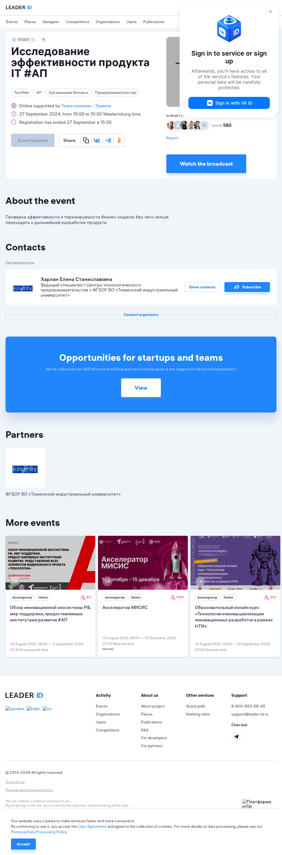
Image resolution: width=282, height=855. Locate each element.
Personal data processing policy (29, 790)
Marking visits (198, 714)
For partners (151, 745)
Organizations (108, 21)
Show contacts (202, 287)
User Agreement (92, 826)
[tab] (118, 695)
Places (30, 21)
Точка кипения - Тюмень (86, 105)
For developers (154, 737)
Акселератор (22, 597)
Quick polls (195, 706)
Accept (23, 844)
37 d (273, 597)
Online (43, 597)
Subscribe (251, 287)
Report (172, 137)
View (141, 387)
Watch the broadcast (206, 163)
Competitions (77, 21)
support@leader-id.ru (249, 714)
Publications (153, 21)
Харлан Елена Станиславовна (76, 279)
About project (153, 706)
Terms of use (15, 782)
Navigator (51, 21)
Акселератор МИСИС (125, 607)
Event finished (33, 140)
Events (12, 21)
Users (131, 21)
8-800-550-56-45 (248, 706)
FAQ (144, 730)
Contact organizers (141, 314)
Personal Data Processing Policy (38, 831)
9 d (88, 597)
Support (239, 695)
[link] (50, 596)
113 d (179, 597)
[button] (118, 695)
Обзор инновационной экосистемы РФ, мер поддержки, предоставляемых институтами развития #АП (50, 613)
